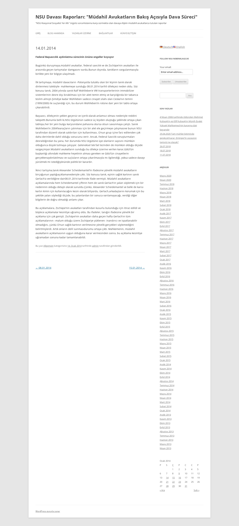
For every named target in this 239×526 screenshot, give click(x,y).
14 (167, 477)
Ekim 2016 (165, 272)
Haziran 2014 (166, 389)
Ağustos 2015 (167, 330)
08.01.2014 (43, 267)
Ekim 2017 (165, 221)
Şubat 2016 (165, 305)
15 (173, 477)
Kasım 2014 (165, 368)
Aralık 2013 (165, 414)
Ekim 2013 (165, 423)
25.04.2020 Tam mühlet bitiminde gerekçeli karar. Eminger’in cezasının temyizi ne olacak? (178, 138)
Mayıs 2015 (165, 343)
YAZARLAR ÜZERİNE (81, 33)
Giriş (38, 33)
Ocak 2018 (165, 209)
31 (186, 486)
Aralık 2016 (165, 263)
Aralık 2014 (165, 364)
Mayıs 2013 (165, 444)
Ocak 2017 (165, 259)
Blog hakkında (56, 33)
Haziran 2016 (166, 289)
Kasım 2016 (165, 268)
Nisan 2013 (165, 448)
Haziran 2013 (166, 439)
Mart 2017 (165, 251)
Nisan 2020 (165, 180)
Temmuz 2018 (167, 184)
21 (167, 481)
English (180, 47)
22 (173, 481)
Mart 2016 (165, 301)
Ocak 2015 (165, 360)
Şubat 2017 (165, 255)
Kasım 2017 (165, 217)
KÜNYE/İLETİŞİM (128, 33)
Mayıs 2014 (165, 393)
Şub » (196, 490)
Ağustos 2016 (167, 280)
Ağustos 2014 (167, 381)
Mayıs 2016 (165, 293)
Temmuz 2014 (167, 385)
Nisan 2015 (165, 347)
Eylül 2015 (165, 326)
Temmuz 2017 (167, 234)
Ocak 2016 (165, 309)
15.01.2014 (137, 267)
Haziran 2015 (166, 339)
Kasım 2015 (165, 318)
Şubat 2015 (165, 356)
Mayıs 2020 (165, 175)
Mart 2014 (165, 402)
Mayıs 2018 (165, 192)
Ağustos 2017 (167, 230)
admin (95, 245)
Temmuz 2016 (167, 284)
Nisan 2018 (165, 196)
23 (179, 481)
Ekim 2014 (165, 372)
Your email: (165, 67)
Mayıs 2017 (165, 242)
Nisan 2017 (165, 247)
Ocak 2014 (165, 410)
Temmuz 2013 (167, 435)
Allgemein (48, 245)
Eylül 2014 (165, 377)
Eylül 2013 (165, 427)
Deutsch (168, 47)
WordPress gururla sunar (48, 511)
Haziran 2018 (166, 188)
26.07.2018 (165, 146)
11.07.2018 (165, 154)
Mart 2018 (165, 200)
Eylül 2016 (165, 276)
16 (179, 477)
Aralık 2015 (165, 314)
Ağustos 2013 (167, 431)
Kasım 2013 (165, 418)
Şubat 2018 (165, 205)
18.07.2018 (165, 150)
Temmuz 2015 (167, 335)
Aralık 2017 (165, 213)
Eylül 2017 (165, 226)
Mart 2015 (165, 351)
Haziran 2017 (166, 238)
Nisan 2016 (165, 297)
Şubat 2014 (165, 406)
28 (167, 486)
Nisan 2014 (165, 398)
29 (173, 486)
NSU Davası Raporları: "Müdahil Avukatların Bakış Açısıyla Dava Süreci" (116, 17)
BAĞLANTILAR (106, 33)
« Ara (162, 490)
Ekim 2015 (165, 322)
